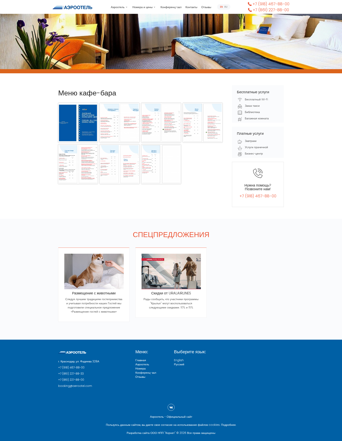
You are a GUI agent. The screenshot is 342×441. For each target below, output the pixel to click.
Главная (140, 360)
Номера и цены (142, 7)
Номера (140, 368)
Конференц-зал (171, 7)
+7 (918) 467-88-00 (271, 4)
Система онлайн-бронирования (79, 71)
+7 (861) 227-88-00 (271, 10)
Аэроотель (117, 7)
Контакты (191, 7)
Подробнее (228, 425)
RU (225, 6)
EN (221, 6)
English (179, 360)
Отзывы (206, 7)
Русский (179, 364)
